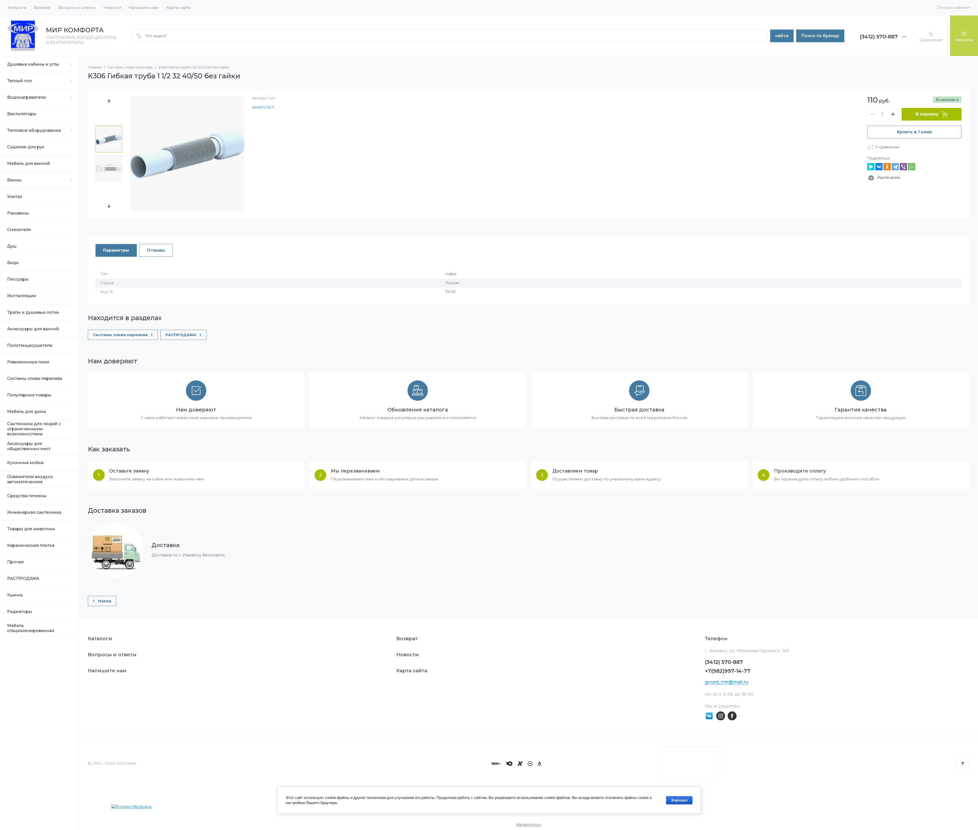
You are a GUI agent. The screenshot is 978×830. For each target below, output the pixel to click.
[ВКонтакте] (878, 166)
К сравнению (887, 147)
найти (782, 35)
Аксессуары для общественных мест (29, 446)
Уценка (15, 595)
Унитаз (14, 196)
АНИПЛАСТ (263, 107)
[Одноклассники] (887, 166)
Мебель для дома (26, 411)
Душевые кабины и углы (33, 64)
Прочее (15, 562)
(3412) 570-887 (879, 36)
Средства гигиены (27, 495)
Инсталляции (21, 295)
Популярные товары (29, 395)
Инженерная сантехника (34, 512)
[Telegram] (895, 166)
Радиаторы (19, 611)
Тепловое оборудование (34, 130)
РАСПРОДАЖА (23, 578)
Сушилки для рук (25, 147)
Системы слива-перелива (34, 378)
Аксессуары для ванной (33, 328)
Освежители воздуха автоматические (30, 479)
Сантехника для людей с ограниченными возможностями (34, 428)
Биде (13, 262)
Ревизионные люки (28, 362)
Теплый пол (19, 80)
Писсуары (18, 279)
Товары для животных (31, 528)
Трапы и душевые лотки (33, 312)
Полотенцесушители (29, 345)
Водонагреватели (26, 97)
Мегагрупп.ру (528, 824)
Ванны (14, 180)
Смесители (19, 229)
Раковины (18, 213)
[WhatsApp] (911, 166)
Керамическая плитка (31, 545)
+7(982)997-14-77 (727, 671)
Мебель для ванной (28, 163)
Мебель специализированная (30, 628)
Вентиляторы (21, 113)
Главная (94, 67)
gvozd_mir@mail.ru (726, 681)
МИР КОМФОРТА (75, 30)
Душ (12, 246)
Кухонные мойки (25, 462)
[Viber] (903, 166)
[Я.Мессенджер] (870, 166)
